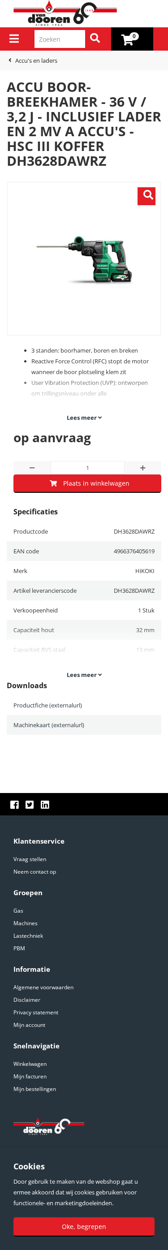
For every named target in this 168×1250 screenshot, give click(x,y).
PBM (19, 948)
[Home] (87, 13)
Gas (18, 910)
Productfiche (47, 705)
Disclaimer (26, 1000)
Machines (25, 923)
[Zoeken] (95, 39)
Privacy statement (35, 1012)
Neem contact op (34, 871)
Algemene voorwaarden (43, 987)
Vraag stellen (29, 859)
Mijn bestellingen (34, 1089)
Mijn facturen (30, 1076)
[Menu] (14, 38)
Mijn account (29, 1025)
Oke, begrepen (84, 1226)
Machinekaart (48, 725)
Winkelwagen (30, 1064)
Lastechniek (28, 936)
